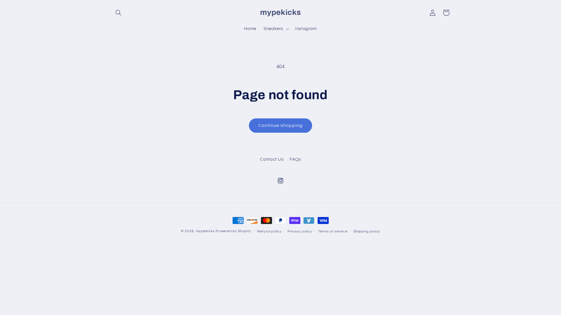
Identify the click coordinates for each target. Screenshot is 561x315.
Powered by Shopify (233, 231)
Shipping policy (367, 231)
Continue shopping (280, 125)
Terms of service (333, 231)
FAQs (295, 159)
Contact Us (271, 159)
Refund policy (269, 231)
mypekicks (205, 231)
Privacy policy (300, 231)
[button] (118, 12)
